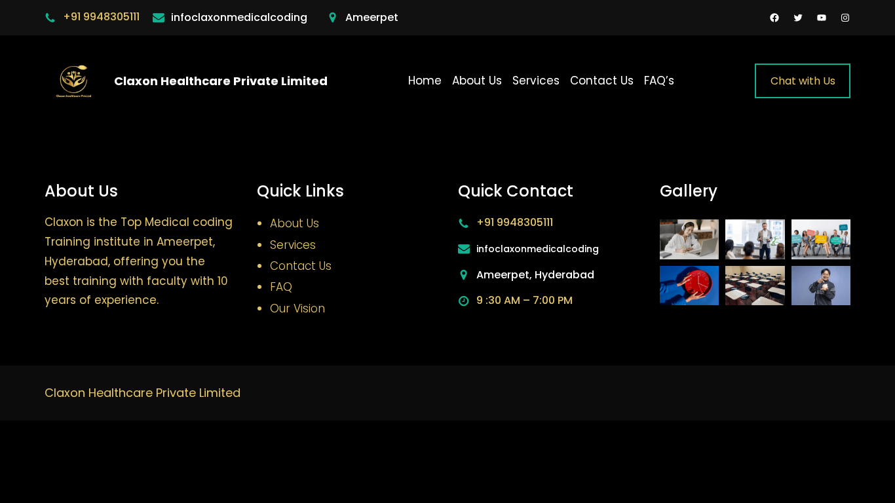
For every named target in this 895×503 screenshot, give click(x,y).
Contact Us (301, 266)
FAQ (281, 287)
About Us (294, 223)
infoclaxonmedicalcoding (239, 17)
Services (293, 245)
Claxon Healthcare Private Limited (221, 81)
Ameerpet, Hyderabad (535, 274)
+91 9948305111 (101, 16)
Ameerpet (371, 17)
